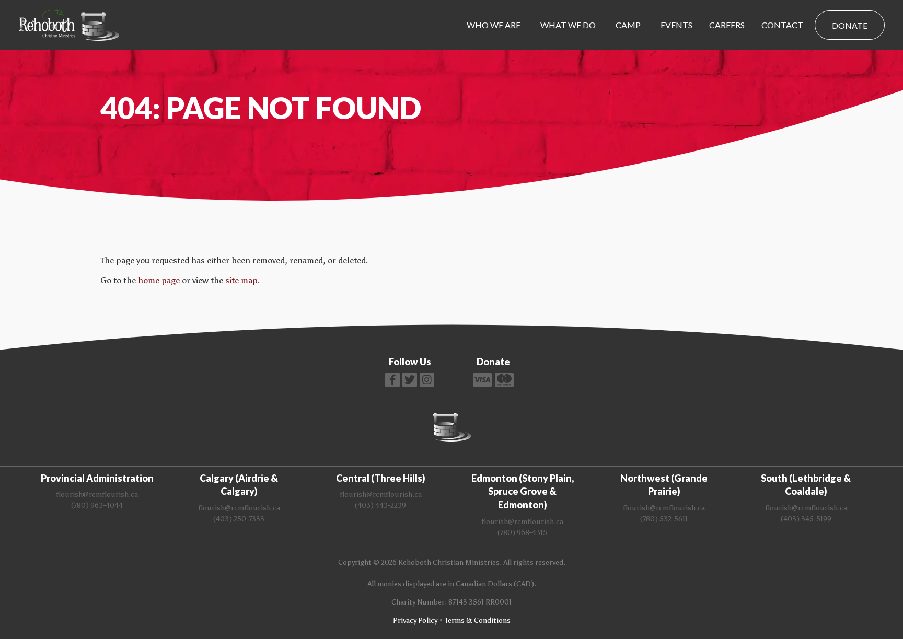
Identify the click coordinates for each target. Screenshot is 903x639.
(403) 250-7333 (238, 519)
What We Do (568, 25)
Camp (628, 25)
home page (159, 280)
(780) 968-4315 (522, 532)
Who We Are (493, 25)
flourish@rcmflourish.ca (97, 494)
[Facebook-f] (392, 380)
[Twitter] (409, 380)
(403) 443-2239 (380, 505)
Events (676, 25)
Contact (782, 25)
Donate (849, 25)
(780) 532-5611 (664, 519)
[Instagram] (427, 380)
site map (241, 280)
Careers (727, 25)
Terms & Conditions (478, 620)
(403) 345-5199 (806, 519)
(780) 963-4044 (97, 505)
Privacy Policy (415, 620)
